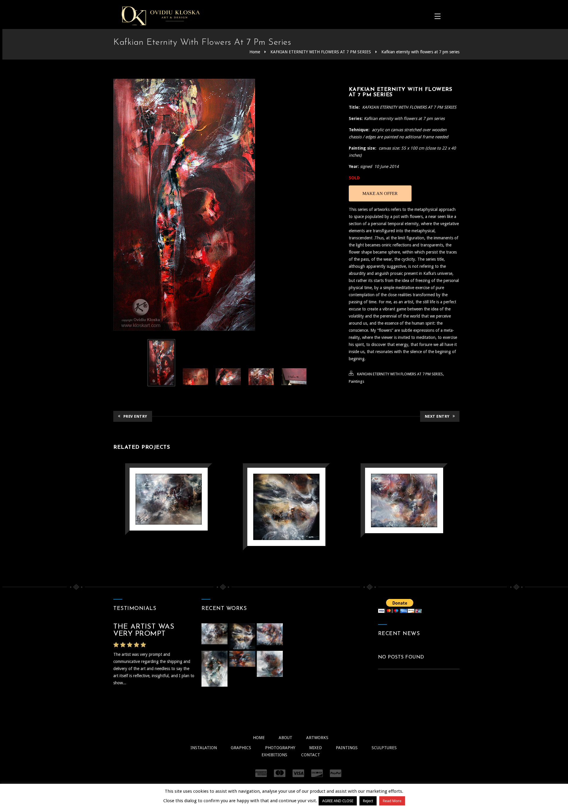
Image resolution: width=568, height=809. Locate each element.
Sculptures (384, 747)
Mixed (315, 747)
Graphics (241, 747)
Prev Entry (135, 416)
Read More (392, 801)
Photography (280, 747)
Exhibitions (274, 754)
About (285, 737)
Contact (310, 754)
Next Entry (437, 416)
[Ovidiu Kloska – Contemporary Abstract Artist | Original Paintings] (160, 15)
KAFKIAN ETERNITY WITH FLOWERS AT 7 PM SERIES (320, 51)
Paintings (356, 381)
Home (254, 51)
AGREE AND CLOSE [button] (337, 801)
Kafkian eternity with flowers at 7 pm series (420, 51)
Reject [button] (368, 801)
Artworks (317, 737)
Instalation (204, 747)
